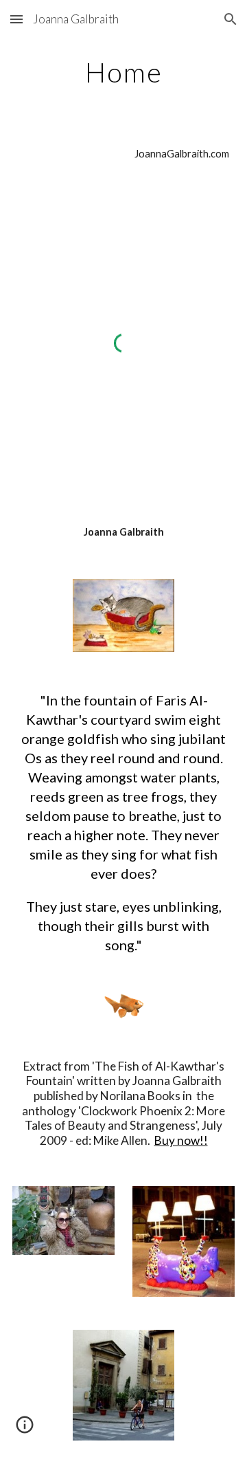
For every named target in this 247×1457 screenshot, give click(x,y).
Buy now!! (181, 1140)
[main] (123, 72)
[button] (16, 19)
